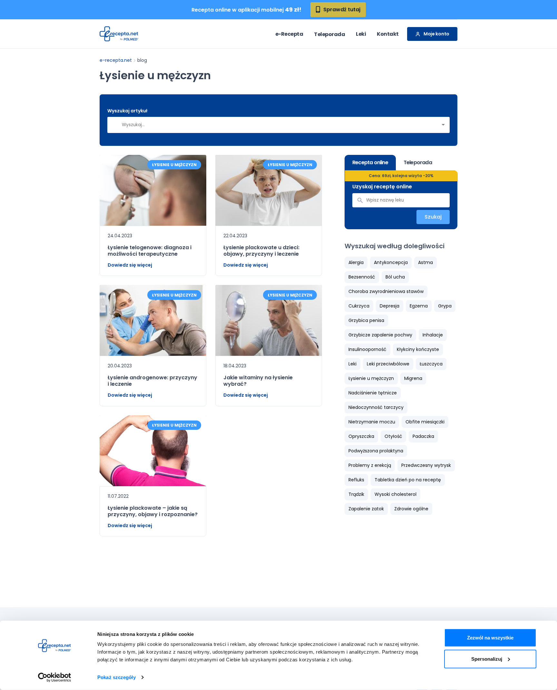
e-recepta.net (116, 60)
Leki (361, 34)
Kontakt (388, 34)
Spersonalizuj (486, 658)
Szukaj (433, 217)
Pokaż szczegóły (116, 677)
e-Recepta (289, 34)
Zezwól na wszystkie (490, 637)
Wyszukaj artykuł (127, 111)
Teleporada (329, 34)
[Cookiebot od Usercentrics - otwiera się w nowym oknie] (54, 677)
